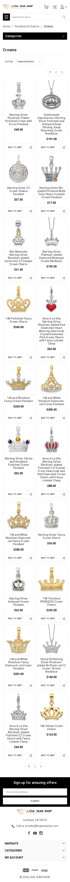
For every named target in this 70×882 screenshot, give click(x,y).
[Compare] (54, 7)
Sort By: (9, 61)
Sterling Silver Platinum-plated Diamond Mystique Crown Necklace (51, 256)
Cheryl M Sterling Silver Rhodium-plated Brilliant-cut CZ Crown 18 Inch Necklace (51, 665)
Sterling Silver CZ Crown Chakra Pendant (18, 191)
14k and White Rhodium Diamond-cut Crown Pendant (51, 401)
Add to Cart (15, 147)
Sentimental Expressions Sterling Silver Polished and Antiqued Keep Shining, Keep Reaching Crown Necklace (51, 124)
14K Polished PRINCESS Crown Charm (51, 601)
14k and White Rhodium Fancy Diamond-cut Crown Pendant (18, 664)
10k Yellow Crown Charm (51, 727)
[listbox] (28, 61)
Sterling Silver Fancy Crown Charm (51, 536)
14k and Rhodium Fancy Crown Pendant (18, 399)
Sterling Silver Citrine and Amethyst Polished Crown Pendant (18, 463)
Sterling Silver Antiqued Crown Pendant (18, 601)
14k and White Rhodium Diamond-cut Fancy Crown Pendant (19, 539)
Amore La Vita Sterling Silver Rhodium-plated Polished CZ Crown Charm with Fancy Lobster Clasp (18, 733)
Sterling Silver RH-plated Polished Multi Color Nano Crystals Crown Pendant (51, 192)
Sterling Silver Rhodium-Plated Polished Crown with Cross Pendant (18, 119)
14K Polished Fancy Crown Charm (18, 320)
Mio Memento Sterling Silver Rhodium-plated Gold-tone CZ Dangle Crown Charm (18, 258)
